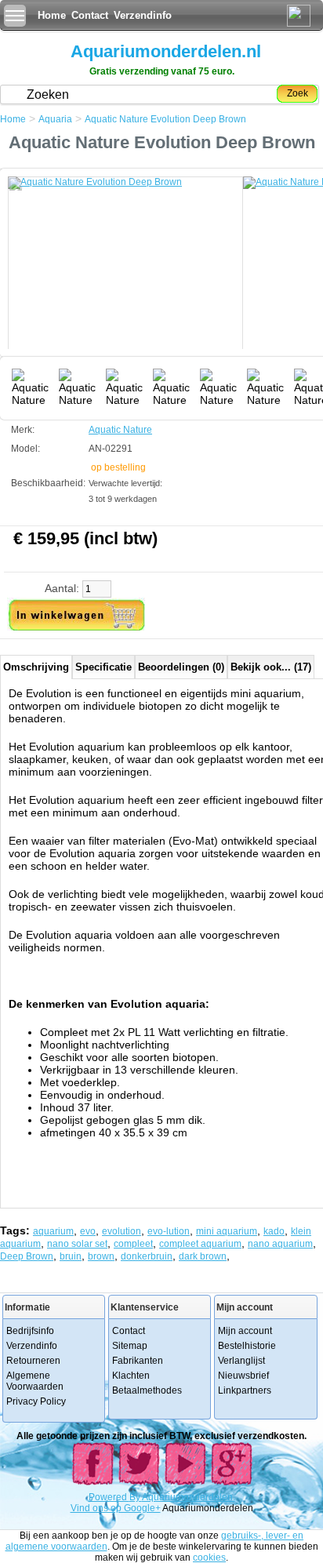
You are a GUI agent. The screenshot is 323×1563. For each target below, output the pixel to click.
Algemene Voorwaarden (35, 1381)
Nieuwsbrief (243, 1375)
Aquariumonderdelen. (188, 1497)
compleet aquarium (200, 1243)
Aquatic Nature (120, 429)
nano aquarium (280, 1243)
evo (88, 1231)
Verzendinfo (143, 15)
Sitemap (129, 1345)
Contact (89, 15)
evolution (121, 1231)
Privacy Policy (36, 1401)
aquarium (53, 1231)
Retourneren (33, 1360)
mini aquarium (226, 1231)
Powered (109, 1497)
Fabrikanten (137, 1360)
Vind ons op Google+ (116, 1508)
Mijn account (245, 1330)
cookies (209, 1557)
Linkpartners (244, 1390)
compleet (133, 1243)
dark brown (203, 1256)
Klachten (131, 1375)
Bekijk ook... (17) (270, 667)
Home (52, 15)
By (135, 1497)
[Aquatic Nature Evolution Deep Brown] (125, 270)
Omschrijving (36, 667)
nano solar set (77, 1243)
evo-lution (168, 1231)
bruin (71, 1256)
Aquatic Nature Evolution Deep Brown (165, 119)
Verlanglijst (241, 1360)
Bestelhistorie (247, 1345)
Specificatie (103, 667)
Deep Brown (26, 1256)
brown (101, 1256)
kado (274, 1231)
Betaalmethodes (147, 1390)
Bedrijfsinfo (30, 1330)
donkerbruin (146, 1256)
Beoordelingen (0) (181, 667)
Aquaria (55, 119)
